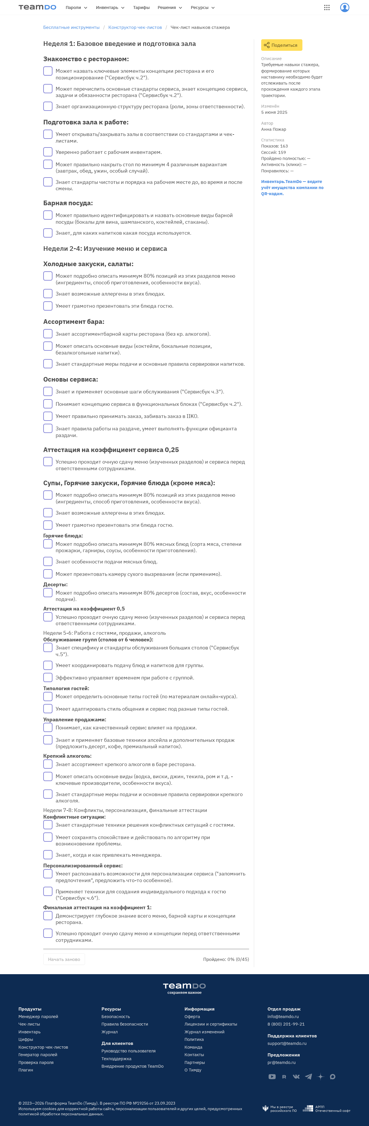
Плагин (25, 1070)
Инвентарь (107, 7)
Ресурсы (199, 7)
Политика (194, 1039)
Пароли (73, 7)
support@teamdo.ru (287, 1043)
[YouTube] (272, 1076)
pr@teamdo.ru (282, 1062)
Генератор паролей (37, 1054)
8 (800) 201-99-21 (286, 1024)
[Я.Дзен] (320, 1076)
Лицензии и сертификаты (210, 1024)
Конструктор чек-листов (43, 1047)
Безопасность (115, 1016)
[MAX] (332, 1076)
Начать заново (64, 959)
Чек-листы (29, 1024)
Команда (193, 1047)
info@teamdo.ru (283, 1016)
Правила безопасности (124, 1024)
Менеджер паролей (38, 1016)
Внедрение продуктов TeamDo (132, 1066)
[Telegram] (308, 1076)
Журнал (109, 1031)
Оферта (192, 1016)
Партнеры (194, 1062)
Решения (167, 7)
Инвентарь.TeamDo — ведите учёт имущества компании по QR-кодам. (292, 187)
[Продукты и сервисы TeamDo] (326, 7)
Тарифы (141, 7)
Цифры (25, 1039)
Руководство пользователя (128, 1051)
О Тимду (192, 1070)
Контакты (194, 1054)
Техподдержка (116, 1058)
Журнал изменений (204, 1031)
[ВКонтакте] (296, 1076)
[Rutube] (284, 1076)
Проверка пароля (36, 1062)
